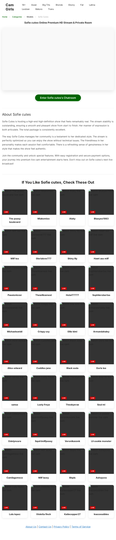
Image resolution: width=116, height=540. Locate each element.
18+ (24, 5)
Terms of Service (81, 526)
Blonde (59, 5)
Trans (51, 9)
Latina (92, 5)
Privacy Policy (61, 526)
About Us (31, 526)
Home (5, 17)
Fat (81, 5)
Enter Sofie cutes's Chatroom (58, 97)
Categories (17, 17)
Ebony (71, 5)
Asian (34, 5)
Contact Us (45, 526)
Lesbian (26, 9)
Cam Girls (10, 7)
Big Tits (46, 5)
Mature (38, 9)
